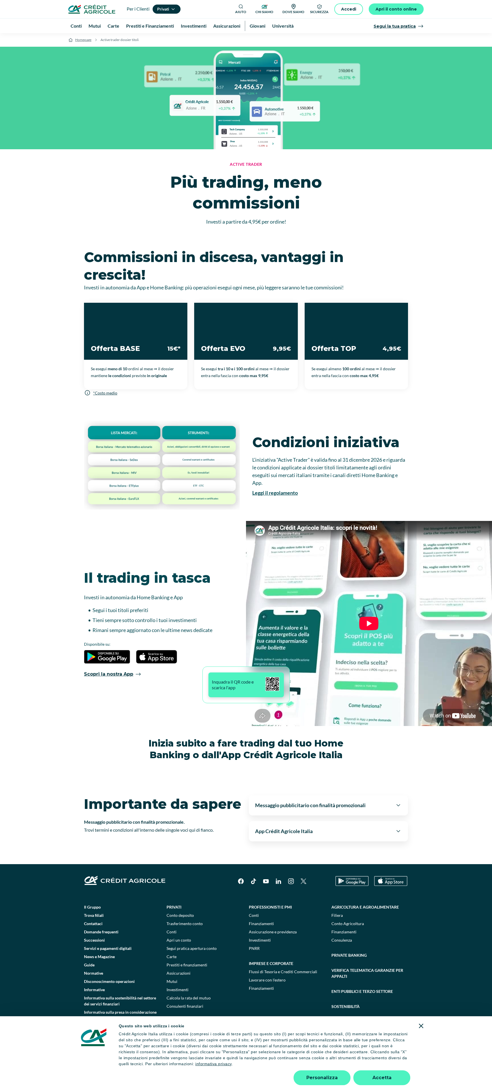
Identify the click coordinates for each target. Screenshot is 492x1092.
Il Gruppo (92, 907)
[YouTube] (266, 881)
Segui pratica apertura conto (192, 948)
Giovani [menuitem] (257, 25)
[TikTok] (253, 881)
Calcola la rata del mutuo (189, 997)
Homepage (83, 40)
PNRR (254, 948)
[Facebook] (241, 881)
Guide (89, 964)
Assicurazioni (178, 973)
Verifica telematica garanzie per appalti (367, 973)
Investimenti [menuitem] (193, 25)
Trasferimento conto (185, 923)
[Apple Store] (391, 881)
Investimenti (177, 989)
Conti (172, 931)
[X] (303, 881)
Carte (172, 956)
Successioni (94, 940)
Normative (93, 973)
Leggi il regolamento (275, 493)
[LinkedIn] (278, 881)
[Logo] (91, 9)
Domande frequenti (101, 931)
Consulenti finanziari (185, 1006)
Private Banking (349, 955)
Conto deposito (180, 915)
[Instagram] (291, 881)
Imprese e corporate (271, 963)
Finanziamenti (261, 923)
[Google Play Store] (352, 881)
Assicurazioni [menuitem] (226, 25)
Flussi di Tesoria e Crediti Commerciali (283, 971)
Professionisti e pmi (270, 907)
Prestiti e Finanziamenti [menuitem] (150, 25)
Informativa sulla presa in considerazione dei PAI (120, 1015)
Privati (174, 907)
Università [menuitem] (283, 25)
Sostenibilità (345, 1006)
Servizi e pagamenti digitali (108, 948)
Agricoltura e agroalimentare (365, 907)
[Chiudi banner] (421, 1026)
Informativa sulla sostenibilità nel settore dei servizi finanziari (120, 1000)
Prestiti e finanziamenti (187, 964)
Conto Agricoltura (347, 923)
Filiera (337, 915)
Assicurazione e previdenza (273, 931)
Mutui (172, 981)
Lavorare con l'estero (267, 980)
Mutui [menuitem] (95, 25)
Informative (94, 989)
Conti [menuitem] (76, 25)
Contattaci (93, 923)
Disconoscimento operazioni (109, 981)
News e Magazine (99, 956)
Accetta (381, 1077)
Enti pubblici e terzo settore (362, 991)
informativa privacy (213, 1064)
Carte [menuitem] (113, 25)
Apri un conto (179, 940)
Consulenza (341, 940)
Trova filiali (94, 915)
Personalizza (322, 1077)
